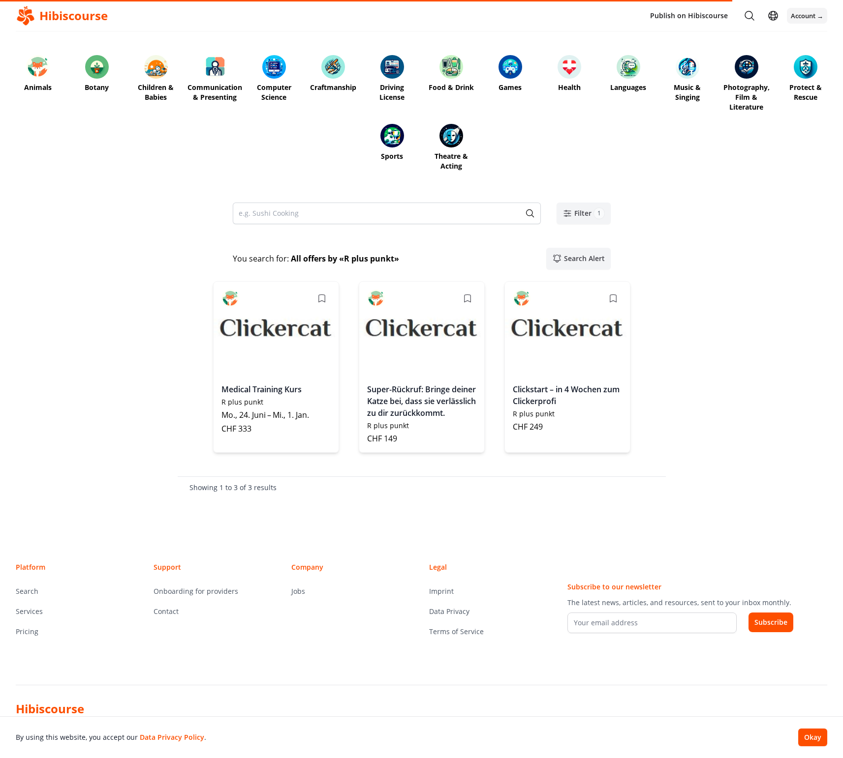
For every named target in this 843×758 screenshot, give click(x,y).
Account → (807, 15)
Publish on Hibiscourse (689, 15)
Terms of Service (456, 631)
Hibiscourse (50, 708)
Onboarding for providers (196, 591)
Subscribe (770, 622)
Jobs (298, 591)
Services (29, 611)
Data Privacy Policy (172, 737)
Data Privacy (449, 611)
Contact (166, 611)
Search (27, 591)
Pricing (27, 631)
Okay (812, 737)
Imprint (441, 591)
